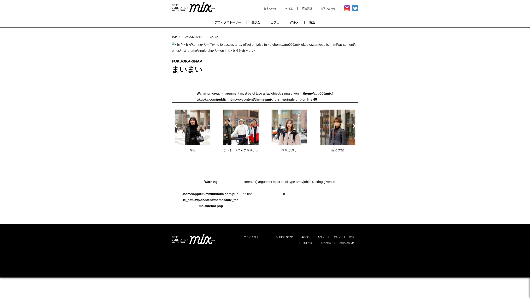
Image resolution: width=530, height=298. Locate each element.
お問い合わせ (327, 8)
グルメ (337, 237)
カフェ (321, 237)
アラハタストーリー (255, 237)
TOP (174, 36)
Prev (176, 126)
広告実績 (307, 8)
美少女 (305, 237)
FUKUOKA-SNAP (193, 36)
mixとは (289, 8)
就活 (351, 237)
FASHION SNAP (284, 237)
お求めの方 (270, 8)
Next (353, 126)
